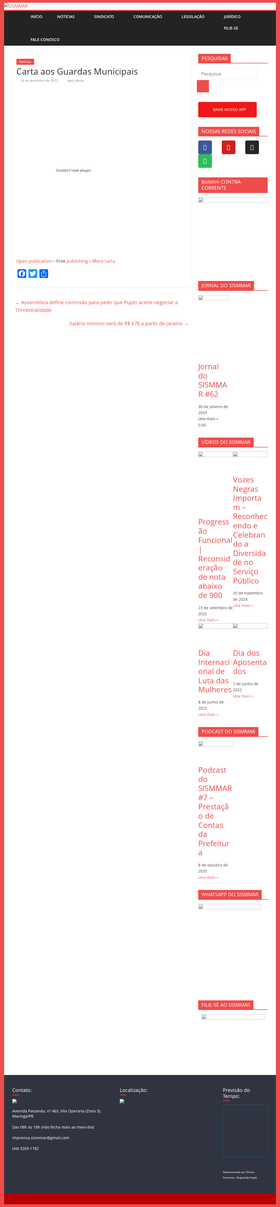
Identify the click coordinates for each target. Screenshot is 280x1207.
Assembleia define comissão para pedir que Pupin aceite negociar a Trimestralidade (96, 306)
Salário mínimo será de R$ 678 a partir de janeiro (129, 323)
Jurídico (232, 16)
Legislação (193, 16)
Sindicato (104, 16)
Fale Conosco (45, 39)
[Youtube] (228, 147)
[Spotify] (205, 161)
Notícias (66, 16)
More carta (103, 261)
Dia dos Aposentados (250, 662)
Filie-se (231, 28)
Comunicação (147, 16)
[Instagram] (252, 147)
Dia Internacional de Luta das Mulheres (215, 671)
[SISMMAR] (16, 6)
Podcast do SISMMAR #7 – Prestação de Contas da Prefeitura (215, 810)
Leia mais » (208, 418)
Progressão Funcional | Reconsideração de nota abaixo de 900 (215, 558)
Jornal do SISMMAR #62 (212, 380)
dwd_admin (75, 80)
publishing (77, 261)
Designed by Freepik (246, 1177)
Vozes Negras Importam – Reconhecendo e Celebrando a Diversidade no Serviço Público (250, 530)
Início (36, 16)
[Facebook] (205, 147)
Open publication (34, 261)
